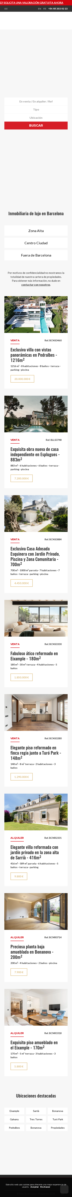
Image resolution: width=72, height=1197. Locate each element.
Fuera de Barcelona (36, 255)
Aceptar (34, 1187)
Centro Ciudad (36, 243)
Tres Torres (36, 1119)
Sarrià (36, 1110)
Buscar (36, 125)
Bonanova (57, 1110)
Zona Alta (36, 231)
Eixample (14, 1110)
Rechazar (45, 1187)
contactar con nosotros (35, 284)
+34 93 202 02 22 (58, 8)
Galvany (14, 1119)
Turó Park (57, 1119)
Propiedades (58, 1127)
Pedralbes (14, 1127)
